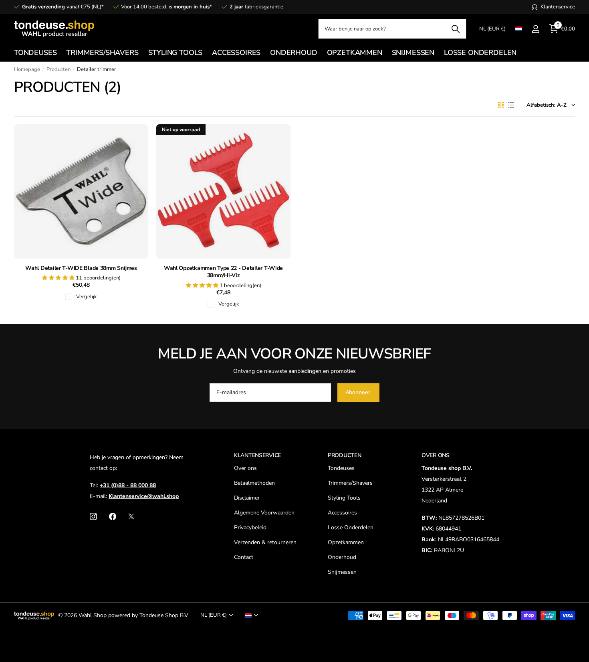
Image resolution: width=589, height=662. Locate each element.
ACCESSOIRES (236, 52)
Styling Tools (344, 498)
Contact (243, 557)
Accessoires (342, 512)
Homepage (27, 69)
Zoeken (455, 29)
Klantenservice (257, 455)
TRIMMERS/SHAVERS (102, 52)
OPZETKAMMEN (354, 52)
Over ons (245, 468)
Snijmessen (342, 572)
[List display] (511, 105)
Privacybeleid (250, 527)
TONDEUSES (35, 52)
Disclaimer (247, 498)
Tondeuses (341, 468)
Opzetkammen (346, 542)
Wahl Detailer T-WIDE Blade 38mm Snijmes (81, 268)
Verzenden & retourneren (265, 542)
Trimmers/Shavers (350, 483)
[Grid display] (501, 105)
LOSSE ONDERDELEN (480, 52)
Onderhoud (342, 557)
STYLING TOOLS (175, 52)
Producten (58, 69)
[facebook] (112, 516)
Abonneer (358, 392)
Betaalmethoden (254, 483)
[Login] (535, 29)
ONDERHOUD (293, 52)
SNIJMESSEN (413, 52)
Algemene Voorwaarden (264, 512)
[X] (131, 516)
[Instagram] (93, 516)
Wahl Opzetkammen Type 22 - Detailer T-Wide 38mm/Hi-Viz (223, 272)
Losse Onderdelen (350, 527)
